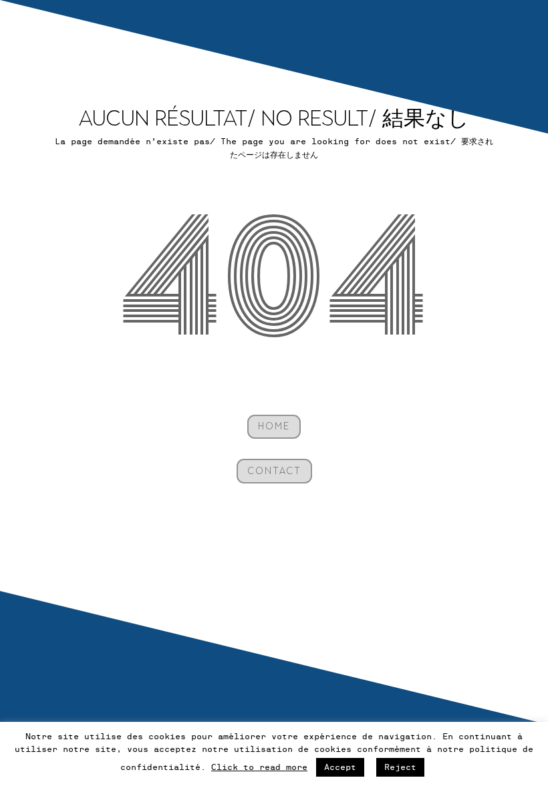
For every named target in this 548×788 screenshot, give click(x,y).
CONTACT (274, 471)
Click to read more (259, 767)
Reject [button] (400, 767)
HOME (274, 426)
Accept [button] (340, 767)
